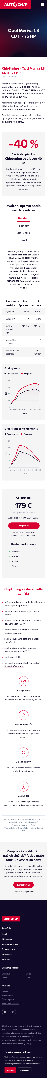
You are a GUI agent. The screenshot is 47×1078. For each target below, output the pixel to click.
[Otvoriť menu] (42, 4)
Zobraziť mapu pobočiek (23, 891)
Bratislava (6, 973)
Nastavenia (24, 1070)
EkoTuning (23, 233)
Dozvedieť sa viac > (14, 666)
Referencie (7, 954)
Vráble (4, 977)
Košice (28, 973)
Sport (23, 240)
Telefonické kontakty (10, 1003)
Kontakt (6, 959)
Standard (23, 218)
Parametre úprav (10, 944)
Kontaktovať (23, 884)
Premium (23, 225)
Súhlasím (10, 1070)
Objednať (24, 525)
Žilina (28, 977)
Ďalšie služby (8, 949)
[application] (23, 396)
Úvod (4, 934)
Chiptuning (7, 939)
